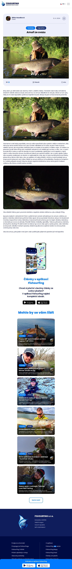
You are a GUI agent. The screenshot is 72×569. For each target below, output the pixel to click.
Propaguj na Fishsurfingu (20, 546)
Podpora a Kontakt (18, 543)
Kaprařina (41, 28)
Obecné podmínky (18, 556)
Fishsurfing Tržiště (18, 549)
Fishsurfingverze (53, 546)
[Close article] (64, 18)
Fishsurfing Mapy (51, 549)
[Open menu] (68, 4)
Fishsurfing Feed (51, 552)
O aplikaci (49, 543)
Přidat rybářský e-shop (20, 552)
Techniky (30, 28)
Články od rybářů (51, 556)
